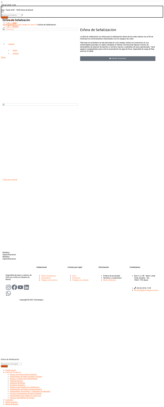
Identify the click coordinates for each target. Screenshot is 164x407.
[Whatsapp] (8, 293)
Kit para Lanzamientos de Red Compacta (26, 393)
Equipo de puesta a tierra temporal (23, 374)
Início (5, 25)
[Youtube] (20, 287)
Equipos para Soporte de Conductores (24, 387)
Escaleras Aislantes (17, 385)
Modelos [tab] (6, 252)
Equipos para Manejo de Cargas (22, 398)
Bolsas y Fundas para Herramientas (23, 379)
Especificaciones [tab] (9, 255)
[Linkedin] (26, 287)
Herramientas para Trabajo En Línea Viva (22, 25)
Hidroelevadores (16, 381)
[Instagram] (8, 287)
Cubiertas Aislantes (17, 383)
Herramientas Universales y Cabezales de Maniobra (30, 391)
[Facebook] (14, 287)
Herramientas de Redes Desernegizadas (26, 389)
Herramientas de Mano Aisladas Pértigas (26, 377)
